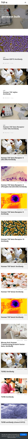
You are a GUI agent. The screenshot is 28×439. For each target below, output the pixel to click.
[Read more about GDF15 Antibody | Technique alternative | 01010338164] (14, 44)
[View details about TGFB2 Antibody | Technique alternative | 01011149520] (14, 360)
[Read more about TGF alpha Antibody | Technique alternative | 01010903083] (14, 77)
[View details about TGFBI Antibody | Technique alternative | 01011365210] (14, 385)
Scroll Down (5, 26)
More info (18, 437)
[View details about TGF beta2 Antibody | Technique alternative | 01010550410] (14, 280)
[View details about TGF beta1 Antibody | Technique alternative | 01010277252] (14, 255)
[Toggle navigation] (25, 2)
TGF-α (4, 2)
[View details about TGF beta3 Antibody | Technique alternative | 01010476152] (14, 306)
